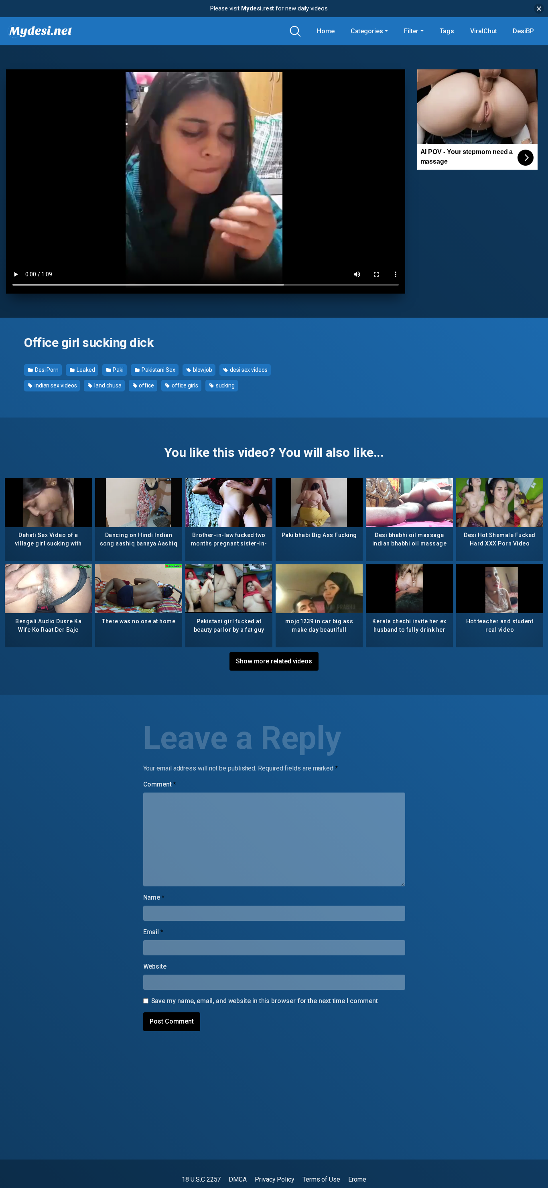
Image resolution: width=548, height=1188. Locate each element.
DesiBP (523, 31)
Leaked (85, 370)
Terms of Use (321, 1179)
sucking (225, 385)
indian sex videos (55, 385)
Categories (367, 31)
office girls (184, 385)
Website (154, 966)
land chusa (107, 385)
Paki (118, 370)
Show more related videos (274, 661)
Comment (159, 784)
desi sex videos (248, 370)
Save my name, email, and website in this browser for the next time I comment (264, 1001)
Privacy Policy (274, 1179)
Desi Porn (46, 370)
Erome (357, 1179)
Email (153, 932)
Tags (447, 31)
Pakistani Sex (157, 370)
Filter (411, 31)
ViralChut (483, 31)
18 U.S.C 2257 (201, 1179)
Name (154, 897)
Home (326, 31)
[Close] (539, 9)
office (146, 385)
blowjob (202, 370)
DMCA (238, 1179)
